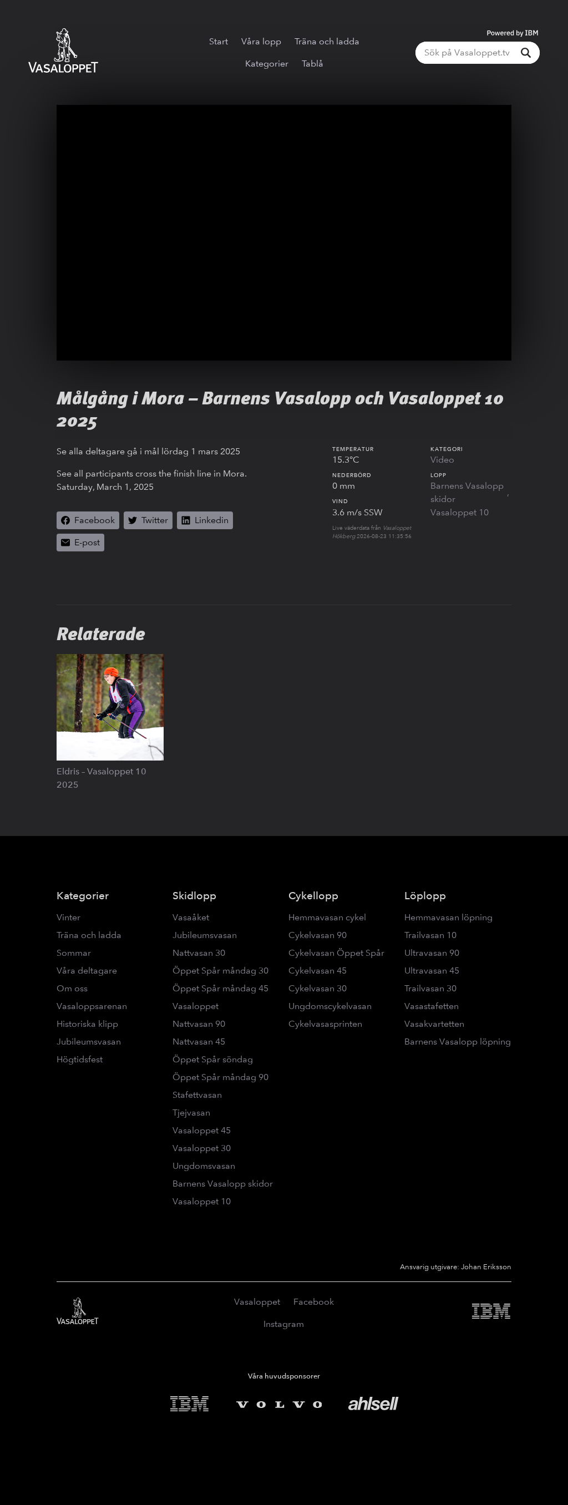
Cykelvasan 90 (317, 935)
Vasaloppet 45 (202, 1130)
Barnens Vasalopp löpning (457, 1041)
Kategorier (266, 63)
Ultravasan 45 (431, 970)
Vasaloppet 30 (202, 1148)
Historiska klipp (87, 1023)
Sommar (74, 952)
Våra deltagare (87, 970)
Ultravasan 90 (431, 952)
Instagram (283, 1324)
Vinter (68, 917)
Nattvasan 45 (199, 1041)
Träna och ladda (327, 41)
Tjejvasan (191, 1112)
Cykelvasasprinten (325, 1023)
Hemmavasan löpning (448, 917)
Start (218, 41)
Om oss (72, 988)
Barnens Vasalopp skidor (467, 492)
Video (442, 459)
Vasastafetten (431, 1006)
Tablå (312, 63)
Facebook (313, 1301)
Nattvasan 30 (199, 952)
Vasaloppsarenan (92, 1006)
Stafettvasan (197, 1095)
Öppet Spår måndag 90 (220, 1077)
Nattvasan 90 (199, 1023)
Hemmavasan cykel (327, 917)
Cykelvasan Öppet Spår (336, 952)
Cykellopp (313, 895)
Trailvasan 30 (430, 988)
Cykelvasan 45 (317, 970)
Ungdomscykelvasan (330, 1006)
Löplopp (425, 895)
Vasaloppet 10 (459, 512)
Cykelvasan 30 (317, 988)
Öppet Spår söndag (213, 1059)
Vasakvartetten (434, 1023)
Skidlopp (194, 895)
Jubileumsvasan (89, 1041)
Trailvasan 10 (430, 935)
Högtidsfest (80, 1059)
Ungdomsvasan (204, 1166)
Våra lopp (261, 41)
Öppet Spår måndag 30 (220, 970)
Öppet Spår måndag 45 (220, 988)
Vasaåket (191, 917)
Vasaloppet (196, 1006)
